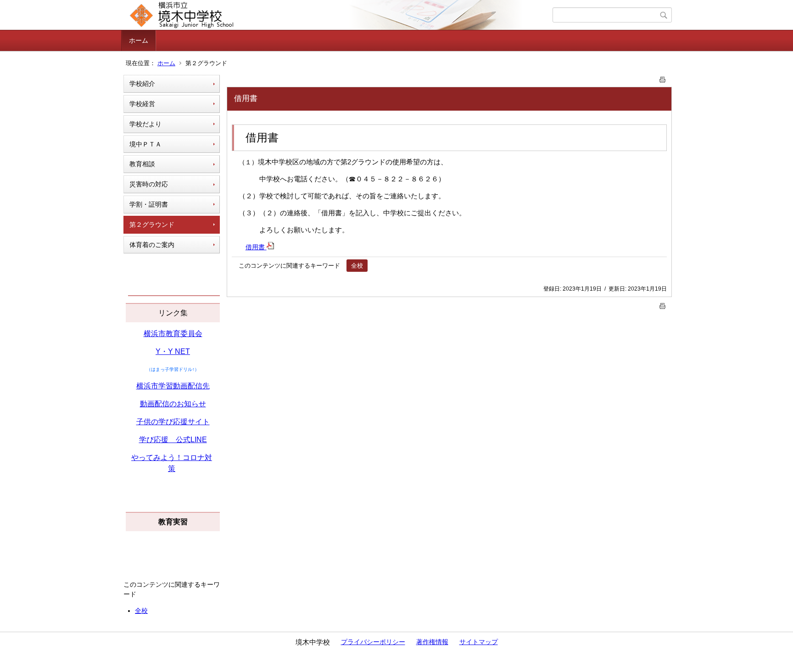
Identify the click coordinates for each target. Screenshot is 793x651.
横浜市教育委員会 (173, 333)
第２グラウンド (151, 224)
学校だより (145, 124)
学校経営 (142, 103)
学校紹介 (142, 83)
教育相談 (142, 164)
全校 (141, 610)
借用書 (256, 247)
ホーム (138, 40)
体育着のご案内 (151, 244)
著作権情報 (432, 641)
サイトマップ (478, 641)
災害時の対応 (148, 184)
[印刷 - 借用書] (662, 77)
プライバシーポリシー (373, 641)
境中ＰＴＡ (145, 144)
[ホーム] (338, 15)
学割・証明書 (148, 204)
